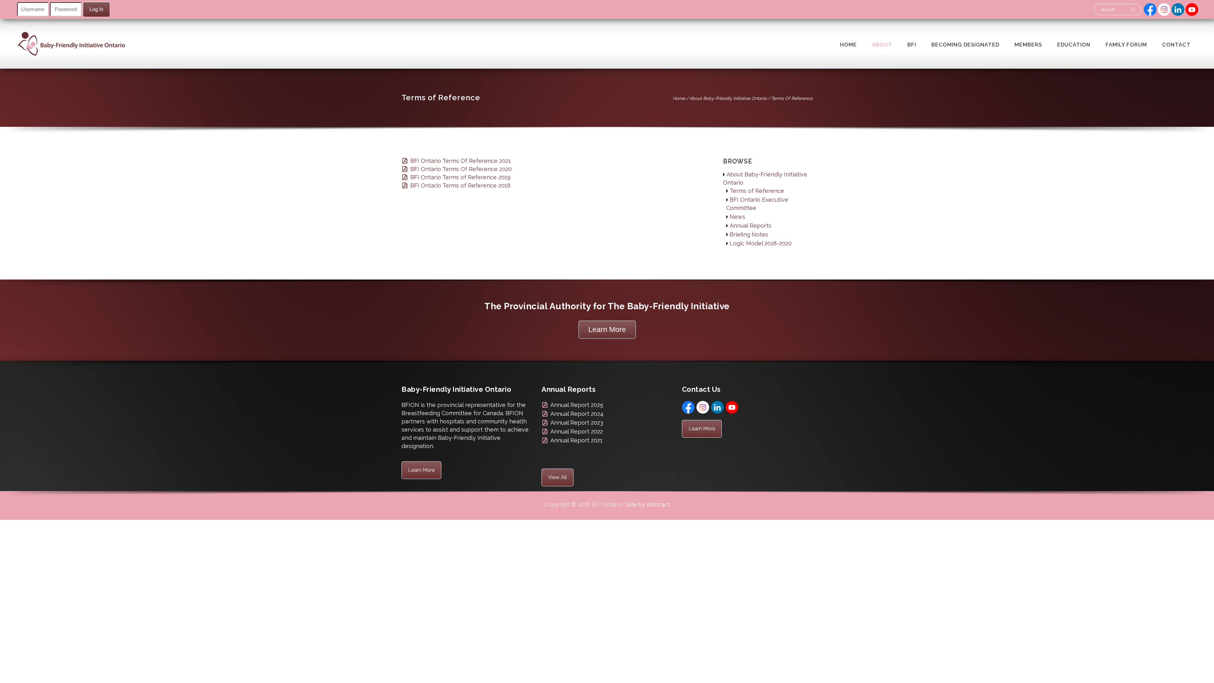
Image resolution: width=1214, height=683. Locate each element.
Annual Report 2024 (577, 413)
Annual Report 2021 (576, 440)
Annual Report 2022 (576, 431)
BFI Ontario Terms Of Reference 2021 (460, 160)
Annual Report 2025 (576, 405)
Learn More (607, 329)
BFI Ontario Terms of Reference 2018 (460, 185)
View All (557, 477)
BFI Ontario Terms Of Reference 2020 (461, 169)
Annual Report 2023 (576, 422)
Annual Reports (750, 225)
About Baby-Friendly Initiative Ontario (728, 98)
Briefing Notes (749, 234)
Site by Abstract (648, 504)
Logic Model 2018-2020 (761, 243)
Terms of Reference (757, 191)
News (737, 216)
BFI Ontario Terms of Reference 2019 (460, 177)
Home (679, 98)
